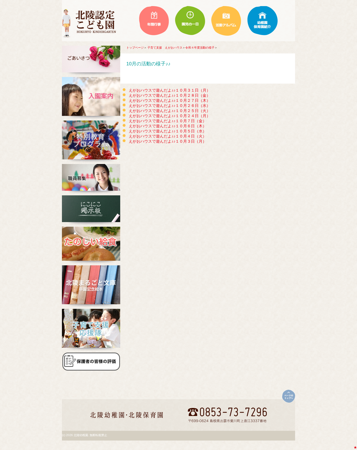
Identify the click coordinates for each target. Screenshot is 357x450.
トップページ (135, 47)
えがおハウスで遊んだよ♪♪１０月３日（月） (167, 141)
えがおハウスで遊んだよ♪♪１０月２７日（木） (169, 100)
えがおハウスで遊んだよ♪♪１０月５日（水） (167, 131)
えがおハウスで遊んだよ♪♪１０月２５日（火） (169, 111)
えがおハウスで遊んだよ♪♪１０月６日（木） (167, 126)
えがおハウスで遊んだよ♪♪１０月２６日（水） (169, 106)
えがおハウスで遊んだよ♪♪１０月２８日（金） (169, 95)
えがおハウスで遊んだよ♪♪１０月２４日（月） (169, 116)
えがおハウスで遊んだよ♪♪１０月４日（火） (167, 136)
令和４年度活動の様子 (199, 47)
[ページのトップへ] (288, 396)
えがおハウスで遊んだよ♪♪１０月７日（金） (167, 121)
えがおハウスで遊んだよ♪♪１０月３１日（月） (169, 90)
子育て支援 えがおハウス (164, 47)
